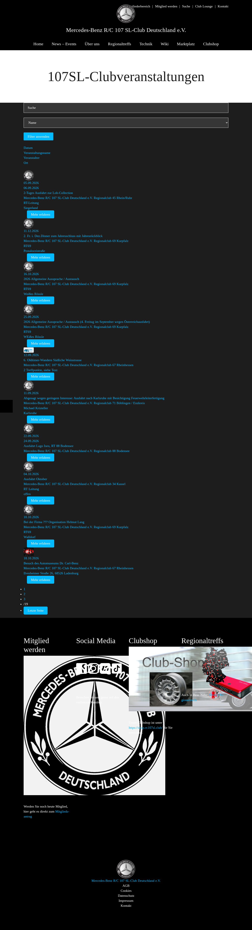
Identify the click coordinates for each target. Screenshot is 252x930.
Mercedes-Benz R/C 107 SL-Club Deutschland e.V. (126, 30)
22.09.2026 (31, 436)
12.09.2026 (31, 355)
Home (38, 44)
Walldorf (29, 537)
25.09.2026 (31, 317)
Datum (28, 148)
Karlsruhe (30, 413)
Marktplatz (186, 44)
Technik (145, 44)
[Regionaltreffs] (215, 665)
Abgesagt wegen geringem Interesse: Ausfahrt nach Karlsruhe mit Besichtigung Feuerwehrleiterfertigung (94, 398)
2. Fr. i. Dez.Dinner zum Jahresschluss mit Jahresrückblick (63, 236)
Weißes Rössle (33, 294)
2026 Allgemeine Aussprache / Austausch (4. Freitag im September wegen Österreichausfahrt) (87, 322)
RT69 (27, 246)
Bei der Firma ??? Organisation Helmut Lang (54, 522)
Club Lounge (204, 6)
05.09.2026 (31, 183)
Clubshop (211, 44)
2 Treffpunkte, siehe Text (40, 370)
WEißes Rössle (34, 337)
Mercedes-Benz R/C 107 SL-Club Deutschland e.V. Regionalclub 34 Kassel (74, 484)
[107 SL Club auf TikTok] (118, 666)
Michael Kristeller (36, 408)
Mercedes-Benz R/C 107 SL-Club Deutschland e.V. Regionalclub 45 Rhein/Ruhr (78, 198)
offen (27, 494)
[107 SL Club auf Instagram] (95, 666)
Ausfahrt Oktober (35, 479)
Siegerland (31, 208)
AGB (126, 886)
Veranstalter (31, 158)
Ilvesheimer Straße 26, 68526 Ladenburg (51, 573)
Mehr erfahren (40, 214)
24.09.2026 (31, 441)
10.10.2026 (31, 517)
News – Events (64, 44)
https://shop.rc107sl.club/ (146, 727)
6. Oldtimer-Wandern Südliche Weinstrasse (53, 360)
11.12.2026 (31, 231)
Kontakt (223, 6)
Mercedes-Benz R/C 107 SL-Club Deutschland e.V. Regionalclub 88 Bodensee (77, 451)
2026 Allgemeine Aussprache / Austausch (51, 279)
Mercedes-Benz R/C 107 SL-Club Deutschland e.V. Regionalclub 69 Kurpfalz (76, 241)
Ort (26, 163)
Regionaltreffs (119, 44)
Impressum (126, 900)
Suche (186, 6)
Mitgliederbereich (138, 6)
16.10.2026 (31, 274)
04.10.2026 (31, 474)
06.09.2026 (31, 188)
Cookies (126, 891)
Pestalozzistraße (34, 251)
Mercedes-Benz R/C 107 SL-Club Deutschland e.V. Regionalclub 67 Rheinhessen (78, 365)
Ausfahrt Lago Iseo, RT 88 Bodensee (48, 446)
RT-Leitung (31, 203)
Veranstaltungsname (37, 153)
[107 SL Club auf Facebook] (83, 666)
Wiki (165, 44)
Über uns (92, 44)
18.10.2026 (31, 558)
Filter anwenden (38, 136)
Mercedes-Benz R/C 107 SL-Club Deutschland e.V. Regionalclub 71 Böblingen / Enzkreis (84, 403)
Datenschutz (126, 895)
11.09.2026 (31, 393)
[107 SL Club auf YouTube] (107, 666)
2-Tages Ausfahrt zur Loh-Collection (48, 193)
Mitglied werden (166, 6)
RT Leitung (31, 489)
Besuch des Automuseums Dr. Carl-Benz (51, 563)
